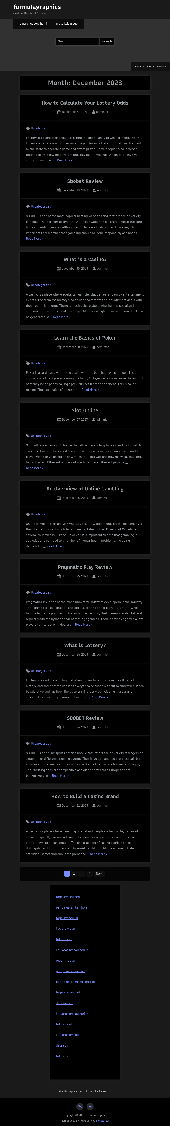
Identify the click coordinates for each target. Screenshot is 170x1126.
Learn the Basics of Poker (85, 338)
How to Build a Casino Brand (85, 796)
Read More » (66, 160)
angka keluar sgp (66, 23)
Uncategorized (41, 128)
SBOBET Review (85, 718)
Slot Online (85, 410)
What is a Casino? (85, 259)
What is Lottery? (85, 645)
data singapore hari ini (34, 23)
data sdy (62, 1045)
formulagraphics (37, 6)
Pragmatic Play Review (85, 567)
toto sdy (62, 1056)
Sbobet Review (85, 181)
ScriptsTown (103, 1120)
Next (99, 873)
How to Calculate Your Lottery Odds (85, 103)
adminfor (102, 112)
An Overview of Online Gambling (85, 489)
